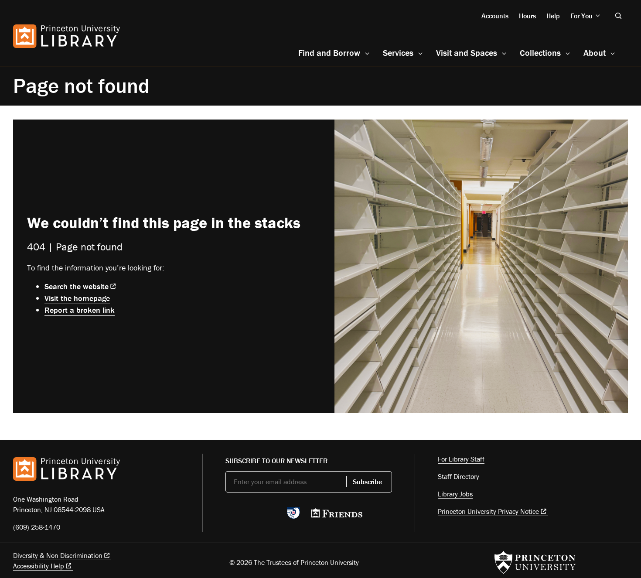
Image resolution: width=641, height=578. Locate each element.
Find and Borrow (329, 52)
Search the (76, 286)
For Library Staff (461, 459)
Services (398, 52)
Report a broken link (79, 310)
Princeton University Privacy (488, 511)
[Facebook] (251, 515)
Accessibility (38, 565)
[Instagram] (271, 515)
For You (581, 15)
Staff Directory (458, 476)
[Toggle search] (618, 16)
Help (553, 15)
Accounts (494, 15)
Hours (527, 15)
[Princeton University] (535, 562)
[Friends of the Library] (336, 515)
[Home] (66, 36)
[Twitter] (230, 515)
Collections (540, 52)
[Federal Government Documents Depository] (293, 517)
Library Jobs (455, 493)
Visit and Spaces (466, 52)
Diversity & (57, 555)
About (594, 52)
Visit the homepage (77, 298)
